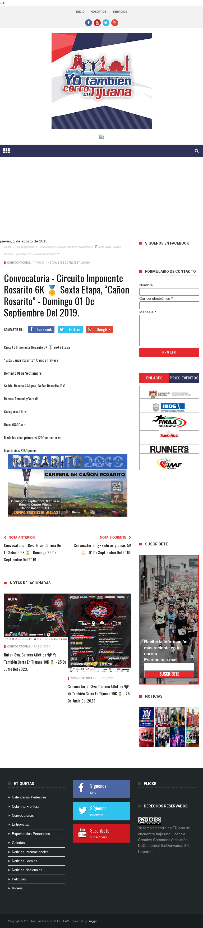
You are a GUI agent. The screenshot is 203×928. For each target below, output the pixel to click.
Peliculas (19, 879)
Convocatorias (25, 246)
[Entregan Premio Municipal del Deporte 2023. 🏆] (177, 737)
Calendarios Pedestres (29, 797)
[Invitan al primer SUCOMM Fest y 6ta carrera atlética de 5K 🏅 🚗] (193, 717)
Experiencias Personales (31, 834)
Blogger (93, 921)
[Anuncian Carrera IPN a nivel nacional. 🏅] (162, 717)
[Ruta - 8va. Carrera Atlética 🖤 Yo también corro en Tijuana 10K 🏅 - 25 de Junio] (36, 617)
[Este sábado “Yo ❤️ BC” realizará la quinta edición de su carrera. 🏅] (193, 737)
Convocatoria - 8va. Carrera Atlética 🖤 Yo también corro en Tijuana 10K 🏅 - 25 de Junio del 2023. (99, 693)
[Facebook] (88, 22)
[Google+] (114, 22)
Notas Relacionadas (30, 583)
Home (7, 246)
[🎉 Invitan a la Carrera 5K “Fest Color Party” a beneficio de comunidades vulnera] (177, 717)
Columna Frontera (25, 806)
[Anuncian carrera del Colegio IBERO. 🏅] (146, 737)
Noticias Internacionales (30, 852)
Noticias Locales (24, 861)
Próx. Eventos (184, 378)
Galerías (18, 843)
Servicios (120, 11)
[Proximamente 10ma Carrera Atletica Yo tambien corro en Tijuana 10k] (146, 717)
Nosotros (99, 11)
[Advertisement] (170, 504)
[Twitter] (106, 22)
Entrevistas (20, 824)
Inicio (80, 11)
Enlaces (154, 378)
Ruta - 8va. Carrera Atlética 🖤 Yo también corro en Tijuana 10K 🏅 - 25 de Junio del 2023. (35, 662)
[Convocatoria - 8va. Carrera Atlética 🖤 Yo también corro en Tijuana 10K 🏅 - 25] (99, 633)
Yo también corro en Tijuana (69, 262)
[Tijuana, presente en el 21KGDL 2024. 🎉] (162, 737)
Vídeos (17, 888)
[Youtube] (97, 22)
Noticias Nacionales (27, 870)
